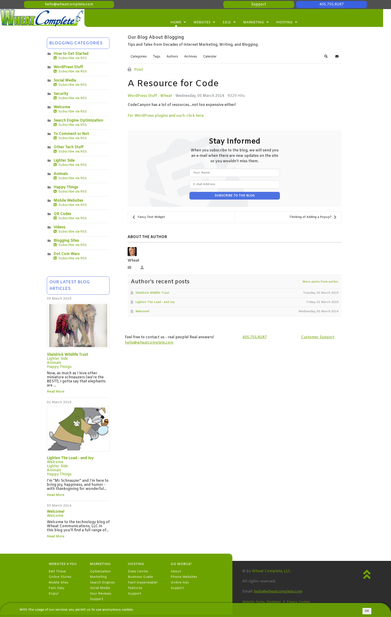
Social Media (65, 80)
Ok (367, 611)
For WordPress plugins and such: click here (166, 115)
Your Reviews (100, 594)
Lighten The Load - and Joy (70, 458)
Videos (59, 227)
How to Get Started (71, 53)
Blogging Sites (66, 240)
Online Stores (60, 577)
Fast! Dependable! (142, 583)
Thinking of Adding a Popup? (310, 217)
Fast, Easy (56, 588)
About (176, 571)
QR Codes (62, 214)
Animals (61, 174)
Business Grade (140, 577)
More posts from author (321, 282)
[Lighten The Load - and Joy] (78, 429)
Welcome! (55, 511)
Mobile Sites (58, 583)
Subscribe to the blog (235, 196)
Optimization (100, 571)
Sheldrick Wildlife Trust (67, 354)
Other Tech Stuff (68, 147)
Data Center (138, 571)
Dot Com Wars (67, 254)
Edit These (57, 571)
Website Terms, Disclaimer (261, 602)
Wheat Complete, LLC (271, 571)
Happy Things (66, 187)
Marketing (98, 577)
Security (61, 93)
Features (135, 588)
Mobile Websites (68, 200)
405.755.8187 (331, 4)
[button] (326, 56)
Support (258, 4)
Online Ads (180, 583)
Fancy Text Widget (151, 217)
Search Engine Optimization (78, 120)
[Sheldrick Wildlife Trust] (78, 325)
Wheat (166, 95)
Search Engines (102, 583)
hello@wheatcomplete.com (69, 4)
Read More (55, 392)
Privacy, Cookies (298, 602)
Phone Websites (184, 577)
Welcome (62, 107)
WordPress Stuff (68, 67)
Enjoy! (54, 594)
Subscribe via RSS (72, 58)
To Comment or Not (71, 133)
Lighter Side (64, 160)
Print (138, 69)
